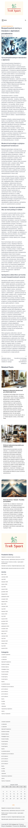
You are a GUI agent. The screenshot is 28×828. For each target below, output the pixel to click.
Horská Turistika (5, 671)
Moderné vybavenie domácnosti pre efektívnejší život (13, 391)
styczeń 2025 (4, 618)
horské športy (4, 676)
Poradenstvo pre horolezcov (7, 686)
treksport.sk (15, 824)
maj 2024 (3, 638)
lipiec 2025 (3, 604)
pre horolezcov (4, 689)
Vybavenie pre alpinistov (6, 708)
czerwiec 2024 (4, 636)
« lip (13, 805)
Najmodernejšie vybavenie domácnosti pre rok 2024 (12, 568)
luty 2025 (3, 616)
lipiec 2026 (3, 574)
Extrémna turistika (5, 664)
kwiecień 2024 (4, 641)
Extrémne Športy (5, 666)
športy (2, 698)
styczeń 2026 (4, 589)
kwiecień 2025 (4, 611)
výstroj (2, 711)
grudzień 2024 (4, 621)
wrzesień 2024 (4, 628)
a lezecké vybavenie (5, 654)
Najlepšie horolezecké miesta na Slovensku (10, 557)
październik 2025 (5, 596)
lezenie (2, 681)
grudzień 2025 (4, 591)
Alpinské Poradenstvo (7, 26)
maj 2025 (3, 608)
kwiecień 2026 (4, 581)
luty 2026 (3, 586)
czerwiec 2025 (4, 606)
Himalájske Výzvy (5, 669)
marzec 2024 (4, 643)
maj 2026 (3, 579)
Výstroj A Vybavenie (5, 713)
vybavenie (3, 706)
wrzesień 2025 (4, 599)
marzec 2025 (4, 613)
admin (4, 36)
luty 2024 (3, 645)
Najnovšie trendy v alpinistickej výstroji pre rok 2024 (12, 559)
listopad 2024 (4, 623)
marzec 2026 (4, 584)
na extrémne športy (5, 684)
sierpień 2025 (4, 601)
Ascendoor (9, 826)
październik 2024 (5, 626)
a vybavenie (4, 657)
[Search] (25, 20)
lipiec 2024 (3, 633)
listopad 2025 (4, 594)
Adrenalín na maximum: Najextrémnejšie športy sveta (13, 565)
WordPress (23, 826)
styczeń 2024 (4, 648)
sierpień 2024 (4, 631)
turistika (3, 701)
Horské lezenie (4, 674)
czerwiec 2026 (4, 576)
